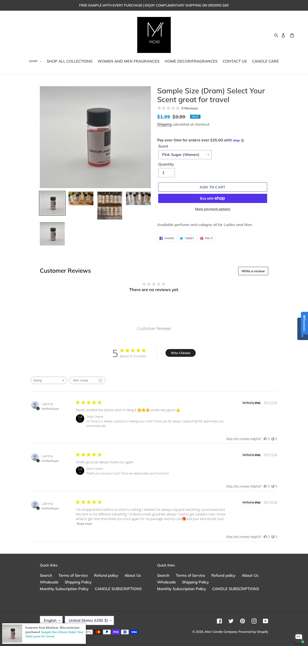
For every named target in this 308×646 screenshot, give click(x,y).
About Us (132, 575)
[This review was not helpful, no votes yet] (272, 439)
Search (46, 575)
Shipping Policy (78, 582)
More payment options (212, 209)
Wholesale (49, 582)
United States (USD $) (88, 620)
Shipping (164, 124)
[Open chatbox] (299, 637)
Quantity (166, 164)
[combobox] (49, 380)
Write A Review (180, 353)
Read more (84, 524)
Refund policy (106, 575)
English (50, 620)
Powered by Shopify (253, 632)
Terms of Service (73, 575)
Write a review (253, 271)
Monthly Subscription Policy (64, 588)
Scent (163, 146)
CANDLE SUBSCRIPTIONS (118, 588)
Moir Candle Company (221, 632)
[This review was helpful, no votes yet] (265, 439)
